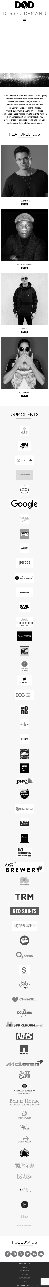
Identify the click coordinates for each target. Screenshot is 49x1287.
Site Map (24, 1274)
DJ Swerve (24, 329)
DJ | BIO (24, 204)
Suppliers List (24, 1278)
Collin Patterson (24, 265)
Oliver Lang (24, 201)
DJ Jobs (24, 1281)
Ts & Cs (24, 1267)
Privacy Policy (24, 1263)
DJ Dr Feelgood (24, 393)
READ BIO (24, 187)
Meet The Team (24, 1270)
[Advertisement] (24, 47)
